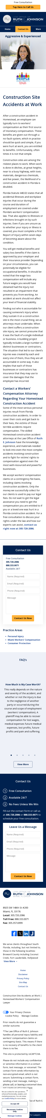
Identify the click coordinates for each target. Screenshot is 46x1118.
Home (7, 29)
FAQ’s (23, 660)
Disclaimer (23, 974)
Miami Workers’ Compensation (24, 639)
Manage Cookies (30, 1015)
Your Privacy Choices (20, 1012)
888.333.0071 (22, 919)
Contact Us (23, 29)
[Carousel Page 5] (35, 755)
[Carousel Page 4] (29, 755)
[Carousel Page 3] (23, 755)
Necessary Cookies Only (15, 1110)
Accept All (14, 1104)
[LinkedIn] (26, 933)
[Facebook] (14, 933)
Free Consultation (23, 4)
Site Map (23, 982)
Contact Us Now (23, 618)
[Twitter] (20, 933)
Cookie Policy (12, 1015)
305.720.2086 (18, 915)
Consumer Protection (19, 643)
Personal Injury (16, 636)
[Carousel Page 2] (17, 755)
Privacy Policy (23, 978)
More (38, 29)
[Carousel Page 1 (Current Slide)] (11, 755)
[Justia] (32, 933)
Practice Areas (12, 630)
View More (23, 764)
